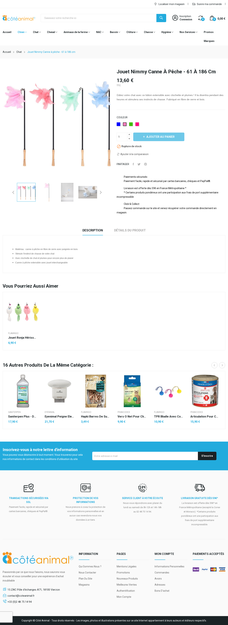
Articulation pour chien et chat (205, 416)
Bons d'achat (162, 590)
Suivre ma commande (209, 4)
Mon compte (124, 596)
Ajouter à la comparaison (134, 154)
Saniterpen (14, 412)
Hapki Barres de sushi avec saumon (95, 416)
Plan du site (85, 578)
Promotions (123, 572)
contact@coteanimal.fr (21, 595)
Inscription (185, 16)
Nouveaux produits (127, 578)
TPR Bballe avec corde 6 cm (168, 416)
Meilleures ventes (127, 584)
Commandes (162, 572)
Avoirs (158, 578)
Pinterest (145, 164)
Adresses (160, 584)
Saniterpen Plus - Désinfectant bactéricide (23, 416)
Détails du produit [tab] (130, 230)
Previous (13, 192)
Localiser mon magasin (171, 4)
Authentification (126, 590)
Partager (133, 164)
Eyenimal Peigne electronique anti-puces (59, 416)
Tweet (139, 164)
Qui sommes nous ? (90, 566)
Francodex (124, 412)
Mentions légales (126, 566)
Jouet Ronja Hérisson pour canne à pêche (23, 337)
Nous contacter (87, 572)
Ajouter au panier (160, 136)
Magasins (84, 584)
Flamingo (13, 333)
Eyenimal (50, 412)
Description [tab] (92, 230)
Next (100, 192)
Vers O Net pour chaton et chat (132, 416)
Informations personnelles (169, 566)
